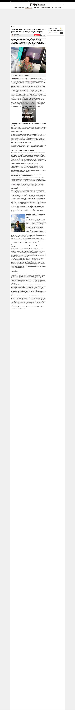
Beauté (16, 1)
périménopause (15, 78)
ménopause (30, 81)
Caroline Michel (17, 34)
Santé (43, 1)
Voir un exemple (60, 30)
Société (46, 1)
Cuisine (20, 1)
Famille (40, 1)
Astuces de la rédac (52, 30)
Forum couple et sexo (56, 7)
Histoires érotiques (45, 7)
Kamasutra (36, 7)
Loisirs (52, 1)
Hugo (60, 1)
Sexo (14, 26)
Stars (49, 1)
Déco (27, 1)
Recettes (23, 1)
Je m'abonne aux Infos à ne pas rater (22, 75)
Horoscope (56, 1)
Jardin (29, 1)
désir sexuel (25, 90)
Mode (14, 1)
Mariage (36, 1)
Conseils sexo (29, 7)
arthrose (19, 142)
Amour (33, 1)
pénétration (13, 184)
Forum (63, 1)
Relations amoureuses (19, 7)
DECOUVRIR (26, 119)
